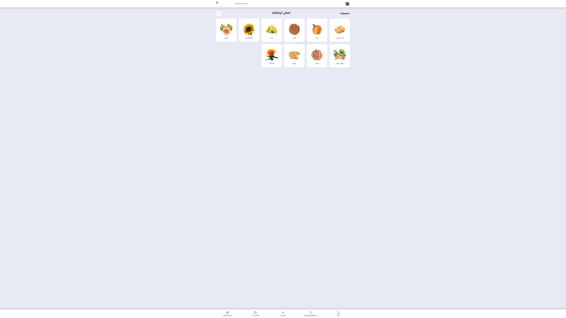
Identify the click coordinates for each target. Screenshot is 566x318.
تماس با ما (255, 315)
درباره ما (283, 315)
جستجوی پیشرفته (310, 315)
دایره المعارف (227, 315)
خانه (338, 315)
